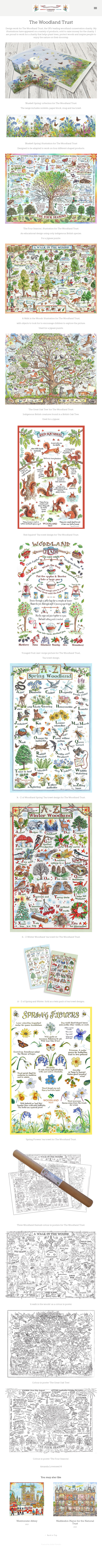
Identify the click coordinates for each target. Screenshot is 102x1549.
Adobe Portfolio (55, 1544)
